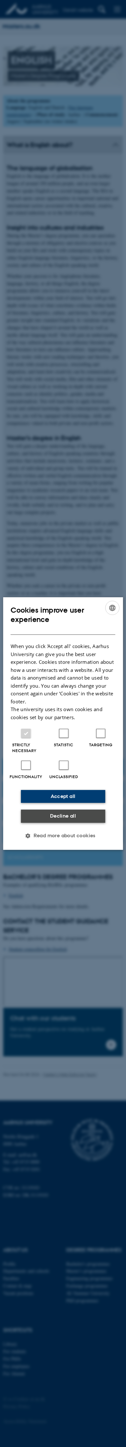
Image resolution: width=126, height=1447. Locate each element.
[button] (63, 835)
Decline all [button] (63, 816)
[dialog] (63, 723)
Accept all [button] (63, 796)
